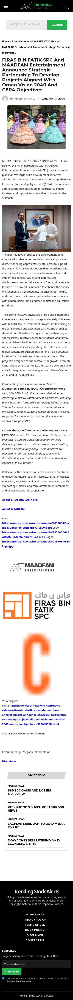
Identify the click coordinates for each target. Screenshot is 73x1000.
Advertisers (34, 914)
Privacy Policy (35, 919)
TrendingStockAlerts (22, 98)
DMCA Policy (34, 930)
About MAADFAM (13, 509)
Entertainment (20, 41)
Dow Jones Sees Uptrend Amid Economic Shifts (34, 842)
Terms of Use (35, 924)
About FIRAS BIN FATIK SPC (20, 499)
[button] (6, 5)
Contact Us (35, 940)
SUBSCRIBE (12, 971)
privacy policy (24, 981)
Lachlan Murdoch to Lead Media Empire (36, 825)
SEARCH (57, 24)
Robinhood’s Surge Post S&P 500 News (36, 809)
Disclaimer (9, 761)
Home (5, 41)
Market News (16, 786)
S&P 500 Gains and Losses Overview (29, 792)
